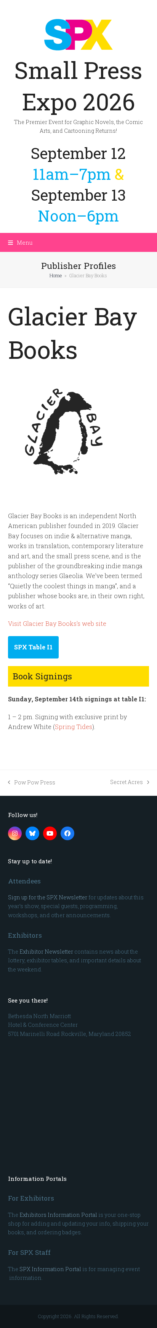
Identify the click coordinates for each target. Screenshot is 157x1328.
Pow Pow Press (32, 783)
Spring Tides (73, 727)
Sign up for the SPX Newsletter (47, 897)
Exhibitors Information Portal (58, 1214)
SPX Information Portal (50, 1269)
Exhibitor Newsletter (46, 951)
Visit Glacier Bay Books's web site (57, 623)
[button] (20, 242)
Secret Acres (126, 782)
